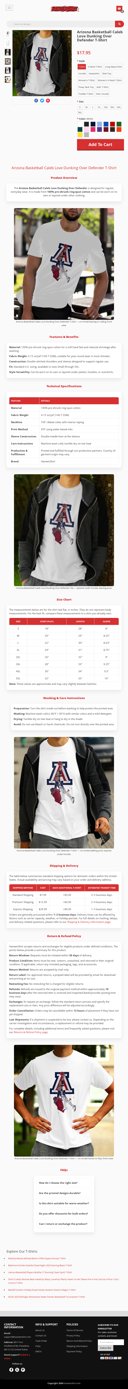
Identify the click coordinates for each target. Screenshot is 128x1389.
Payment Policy (74, 1351)
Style (82, 61)
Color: (86, 118)
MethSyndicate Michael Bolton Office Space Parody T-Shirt (37, 1258)
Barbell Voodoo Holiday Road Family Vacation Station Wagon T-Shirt (42, 1289)
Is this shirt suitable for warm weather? (64, 1203)
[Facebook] (36, 100)
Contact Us (40, 1335)
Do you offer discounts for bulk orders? (63, 1213)
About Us (39, 1330)
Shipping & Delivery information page (88, 922)
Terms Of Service (74, 1330)
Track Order (41, 1340)
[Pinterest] (48, 100)
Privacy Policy (73, 1335)
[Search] (119, 24)
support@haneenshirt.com (17, 1336)
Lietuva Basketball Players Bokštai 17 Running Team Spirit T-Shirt (40, 1272)
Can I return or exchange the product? (63, 1223)
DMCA (38, 1351)
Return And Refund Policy (79, 1340)
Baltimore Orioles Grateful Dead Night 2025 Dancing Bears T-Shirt (40, 1265)
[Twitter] (42, 100)
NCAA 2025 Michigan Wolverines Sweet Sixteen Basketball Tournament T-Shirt (46, 1296)
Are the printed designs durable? (59, 1193)
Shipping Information (77, 1346)
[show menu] (9, 8)
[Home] (65, 9)
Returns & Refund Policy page (31, 1032)
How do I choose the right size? (58, 1182)
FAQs (37, 1346)
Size (81, 101)
